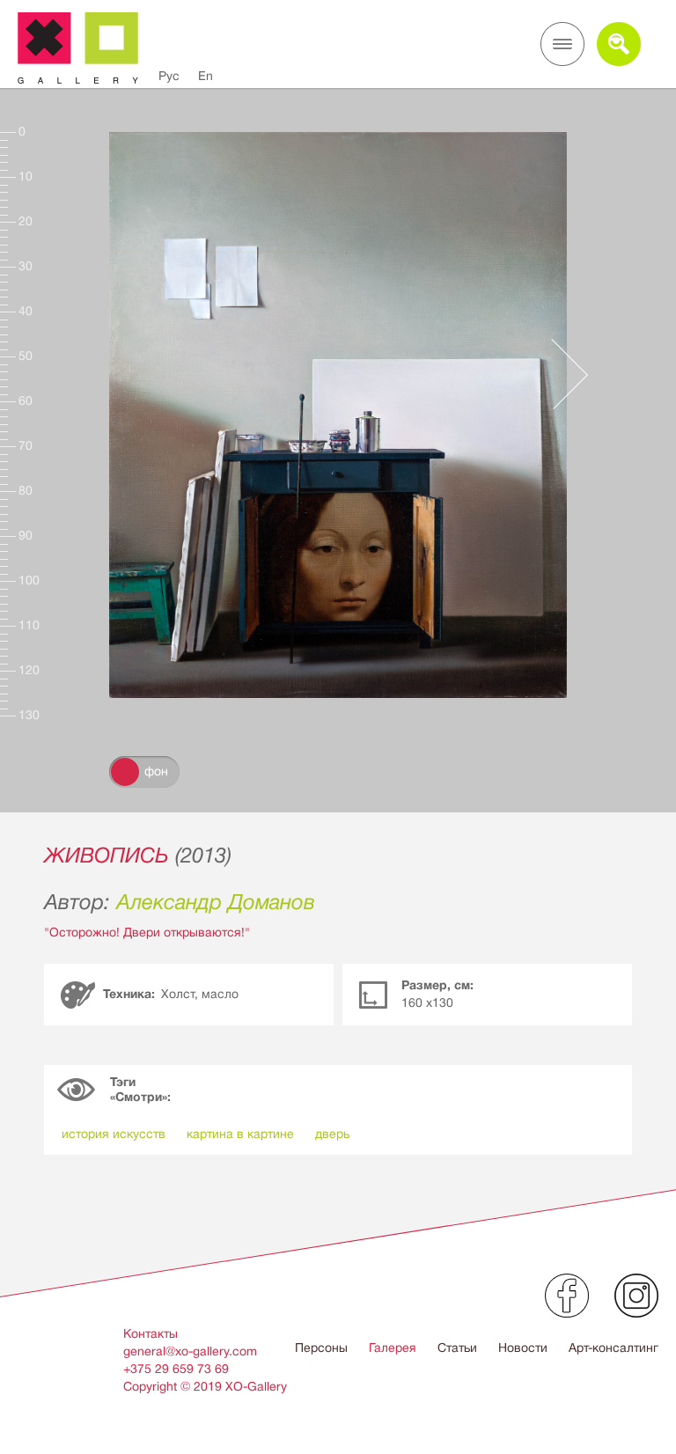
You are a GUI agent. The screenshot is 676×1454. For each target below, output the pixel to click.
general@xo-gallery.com (190, 1351)
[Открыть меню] (562, 44)
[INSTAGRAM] (636, 1296)
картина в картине (240, 1134)
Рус (169, 76)
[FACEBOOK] (567, 1296)
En (205, 76)
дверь (332, 1134)
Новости (522, 1347)
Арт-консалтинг (613, 1347)
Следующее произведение (560, 374)
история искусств (113, 1134)
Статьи (457, 1347)
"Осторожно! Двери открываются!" (147, 932)
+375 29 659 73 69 (176, 1369)
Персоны (321, 1347)
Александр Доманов (215, 902)
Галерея (392, 1347)
